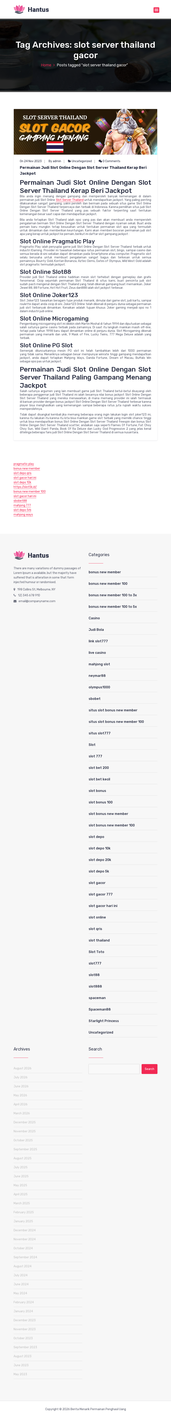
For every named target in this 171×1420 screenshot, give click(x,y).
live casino (97, 653)
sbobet (95, 699)
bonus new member (27, 468)
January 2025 (23, 1221)
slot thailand (99, 940)
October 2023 (23, 1338)
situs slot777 (100, 733)
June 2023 (21, 1365)
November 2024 (25, 1239)
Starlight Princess (104, 1021)
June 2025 (21, 1176)
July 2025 (21, 1167)
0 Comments (111, 161)
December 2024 (25, 1230)
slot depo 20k (100, 860)
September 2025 (25, 1149)
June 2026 (21, 1086)
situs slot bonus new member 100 (116, 722)
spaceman (97, 998)
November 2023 (25, 1329)
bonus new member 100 (30, 491)
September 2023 (25, 1347)
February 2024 (24, 1302)
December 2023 (25, 1320)
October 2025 (23, 1140)
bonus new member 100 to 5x (113, 607)
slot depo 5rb (22, 510)
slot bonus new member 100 (112, 825)
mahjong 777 (22, 505)
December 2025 (25, 1122)
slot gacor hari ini (25, 478)
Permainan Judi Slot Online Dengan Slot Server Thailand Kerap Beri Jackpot (83, 170)
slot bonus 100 (101, 802)
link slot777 (98, 641)
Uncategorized (82, 161)
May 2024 (20, 1293)
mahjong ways (23, 514)
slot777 (95, 963)
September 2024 (25, 1257)
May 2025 (20, 1185)
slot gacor (97, 883)
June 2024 (21, 1284)
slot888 (95, 986)
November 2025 (25, 1131)
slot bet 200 (99, 768)
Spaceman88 (100, 1009)
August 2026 (22, 1068)
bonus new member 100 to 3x (113, 595)
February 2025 (24, 1212)
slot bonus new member (108, 814)
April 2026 (21, 1104)
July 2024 (21, 1275)
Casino (94, 618)
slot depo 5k (99, 871)
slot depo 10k (22, 482)
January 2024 (23, 1311)
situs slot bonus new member (113, 710)
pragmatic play (24, 464)
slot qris (95, 929)
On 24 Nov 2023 (31, 161)
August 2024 (22, 1266)
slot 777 (95, 756)
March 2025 (22, 1203)
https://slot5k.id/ (25, 487)
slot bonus (97, 791)
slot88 (94, 975)
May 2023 (20, 1374)
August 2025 (22, 1158)
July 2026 (21, 1077)
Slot (92, 745)
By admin (55, 161)
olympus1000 (99, 687)
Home (46, 65)
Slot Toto (96, 952)
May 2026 (20, 1095)
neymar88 (97, 676)
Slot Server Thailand (70, 200)
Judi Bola (96, 630)
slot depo (96, 837)
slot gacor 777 (101, 894)
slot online (97, 917)
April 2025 (21, 1194)
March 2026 (22, 1113)
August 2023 (22, 1356)
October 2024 (23, 1248)
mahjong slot (99, 664)
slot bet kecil (99, 779)
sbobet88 (20, 501)
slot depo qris (22, 473)
